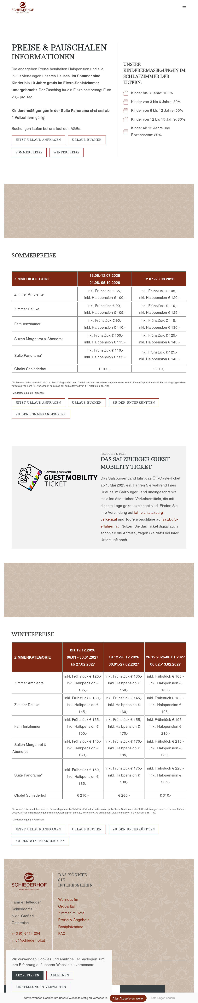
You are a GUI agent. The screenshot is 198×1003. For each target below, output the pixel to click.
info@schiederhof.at (28, 940)
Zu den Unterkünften (134, 402)
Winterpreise (66, 152)
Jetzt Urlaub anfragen (38, 140)
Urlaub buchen (87, 140)
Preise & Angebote (74, 919)
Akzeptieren (27, 975)
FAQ (62, 933)
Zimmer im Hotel (71, 912)
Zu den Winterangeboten (40, 841)
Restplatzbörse (70, 926)
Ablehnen (59, 975)
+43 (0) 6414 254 (26, 933)
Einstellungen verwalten (41, 987)
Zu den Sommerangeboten (41, 414)
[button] (184, 7)
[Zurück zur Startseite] (23, 7)
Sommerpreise (29, 152)
